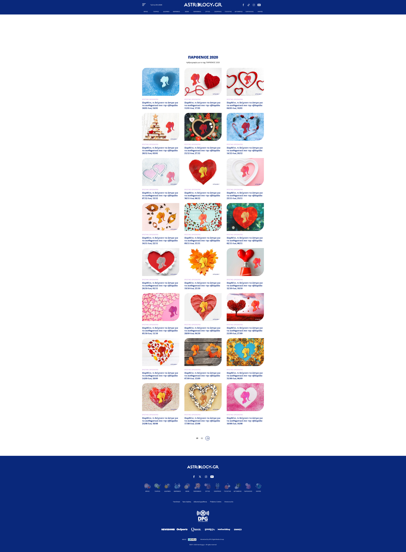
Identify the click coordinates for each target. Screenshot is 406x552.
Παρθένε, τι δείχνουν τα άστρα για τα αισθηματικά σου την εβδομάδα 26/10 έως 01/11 (160, 285)
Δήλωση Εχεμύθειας (200, 502)
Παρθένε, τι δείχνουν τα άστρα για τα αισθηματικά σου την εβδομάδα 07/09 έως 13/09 (202, 375)
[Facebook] (243, 5)
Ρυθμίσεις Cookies (215, 502)
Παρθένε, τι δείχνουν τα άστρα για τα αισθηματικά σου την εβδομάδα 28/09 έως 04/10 (202, 330)
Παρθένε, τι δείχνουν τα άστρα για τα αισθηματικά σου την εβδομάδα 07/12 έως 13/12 (160, 195)
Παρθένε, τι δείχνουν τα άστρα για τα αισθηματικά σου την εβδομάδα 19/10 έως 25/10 (202, 285)
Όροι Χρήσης (186, 502)
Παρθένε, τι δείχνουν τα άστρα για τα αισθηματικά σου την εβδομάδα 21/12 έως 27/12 (202, 150)
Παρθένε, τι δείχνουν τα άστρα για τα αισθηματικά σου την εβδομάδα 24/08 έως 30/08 (160, 421)
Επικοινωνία (229, 502)
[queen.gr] (196, 529)
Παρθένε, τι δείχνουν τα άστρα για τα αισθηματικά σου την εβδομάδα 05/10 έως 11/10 (160, 330)
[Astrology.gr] (203, 5)
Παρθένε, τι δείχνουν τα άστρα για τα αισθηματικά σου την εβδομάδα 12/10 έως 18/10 (245, 285)
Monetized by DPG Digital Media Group (212, 539)
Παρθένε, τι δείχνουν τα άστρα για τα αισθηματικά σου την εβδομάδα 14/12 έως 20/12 (245, 150)
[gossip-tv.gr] (210, 529)
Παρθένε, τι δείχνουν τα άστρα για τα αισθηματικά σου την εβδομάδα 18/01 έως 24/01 (160, 105)
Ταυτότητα (176, 502)
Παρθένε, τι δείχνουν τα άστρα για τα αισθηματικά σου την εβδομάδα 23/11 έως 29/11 (245, 195)
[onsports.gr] (182, 529)
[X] (200, 477)
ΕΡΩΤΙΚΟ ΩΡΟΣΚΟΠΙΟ (150, 99)
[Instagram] (254, 5)
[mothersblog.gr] (224, 529)
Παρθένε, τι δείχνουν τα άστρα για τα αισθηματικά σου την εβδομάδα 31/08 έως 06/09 (245, 375)
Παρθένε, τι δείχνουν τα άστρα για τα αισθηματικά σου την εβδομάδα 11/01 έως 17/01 (202, 105)
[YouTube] (259, 5)
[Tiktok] (248, 5)
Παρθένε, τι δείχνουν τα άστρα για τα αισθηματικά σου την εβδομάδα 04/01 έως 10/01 (245, 105)
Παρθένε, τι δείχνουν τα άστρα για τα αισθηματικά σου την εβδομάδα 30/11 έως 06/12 (202, 195)
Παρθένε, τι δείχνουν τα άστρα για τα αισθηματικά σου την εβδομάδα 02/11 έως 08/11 (245, 240)
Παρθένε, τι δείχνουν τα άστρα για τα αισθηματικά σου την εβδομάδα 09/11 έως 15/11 (202, 240)
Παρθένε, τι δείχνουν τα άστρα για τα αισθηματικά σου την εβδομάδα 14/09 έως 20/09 (160, 375)
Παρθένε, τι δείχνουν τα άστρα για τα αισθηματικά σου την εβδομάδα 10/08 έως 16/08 (245, 421)
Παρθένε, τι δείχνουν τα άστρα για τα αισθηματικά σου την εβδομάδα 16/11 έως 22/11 (160, 240)
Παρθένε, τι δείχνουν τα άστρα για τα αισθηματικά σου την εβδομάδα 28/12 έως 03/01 (160, 150)
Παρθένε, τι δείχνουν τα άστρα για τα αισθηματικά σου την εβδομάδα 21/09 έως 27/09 (245, 330)
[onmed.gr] (238, 529)
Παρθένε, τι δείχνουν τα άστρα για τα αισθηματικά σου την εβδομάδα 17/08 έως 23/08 (202, 421)
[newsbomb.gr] (168, 529)
